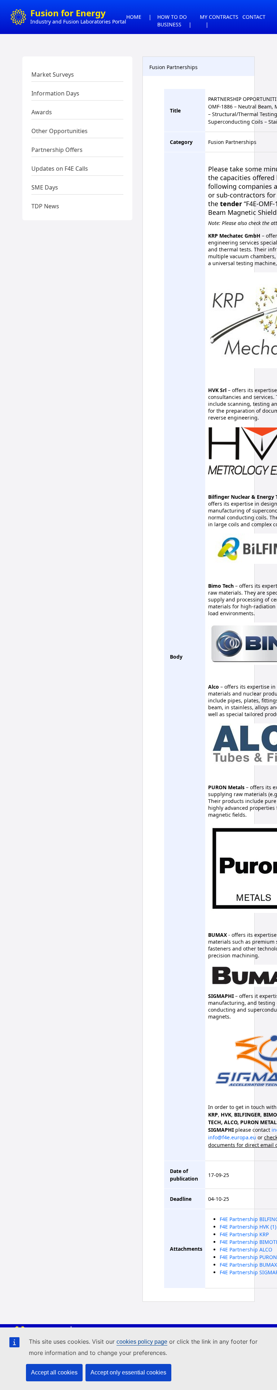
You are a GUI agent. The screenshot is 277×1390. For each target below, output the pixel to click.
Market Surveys (52, 74)
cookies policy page (141, 1342)
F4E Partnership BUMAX (248, 1264)
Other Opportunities (59, 131)
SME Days (44, 187)
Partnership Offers (57, 150)
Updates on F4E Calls (59, 169)
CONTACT (253, 16)
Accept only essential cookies (128, 1372)
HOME (133, 16)
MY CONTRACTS (219, 16)
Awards (41, 112)
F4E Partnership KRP (244, 1234)
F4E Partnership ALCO (246, 1249)
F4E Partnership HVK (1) (248, 1226)
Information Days (55, 93)
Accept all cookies (54, 1372)
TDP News (45, 206)
